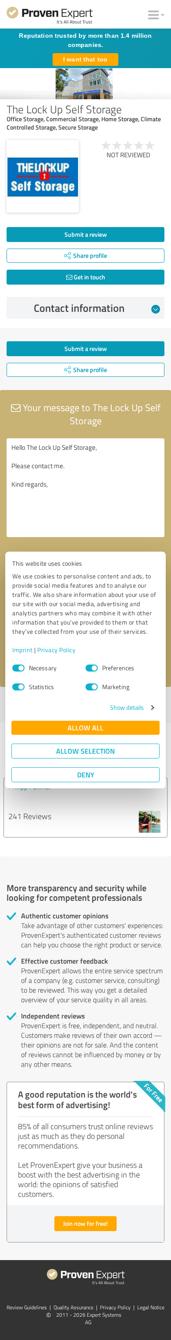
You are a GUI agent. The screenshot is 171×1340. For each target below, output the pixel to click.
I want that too (85, 59)
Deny (85, 774)
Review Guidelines (27, 1307)
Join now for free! (85, 1223)
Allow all (85, 727)
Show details (127, 707)
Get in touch (88, 277)
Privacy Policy (56, 650)
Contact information (79, 307)
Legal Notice (150, 1307)
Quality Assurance (73, 1307)
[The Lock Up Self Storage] (42, 176)
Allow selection (85, 751)
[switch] (92, 668)
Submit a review (85, 234)
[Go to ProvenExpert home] (50, 17)
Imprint (22, 650)
